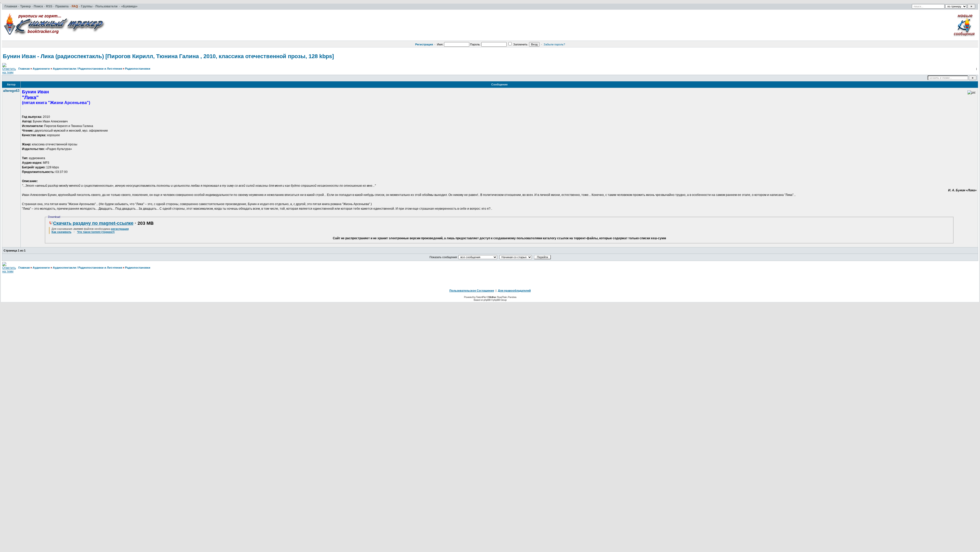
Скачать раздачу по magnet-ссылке (93, 223)
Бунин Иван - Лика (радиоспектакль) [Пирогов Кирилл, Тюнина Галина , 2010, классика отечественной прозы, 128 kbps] (168, 56)
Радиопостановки (137, 68)
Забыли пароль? (554, 44)
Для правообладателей (514, 290)
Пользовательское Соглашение (471, 290)
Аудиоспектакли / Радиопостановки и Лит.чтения (87, 68)
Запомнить (520, 44)
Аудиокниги (41, 68)
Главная (24, 68)
